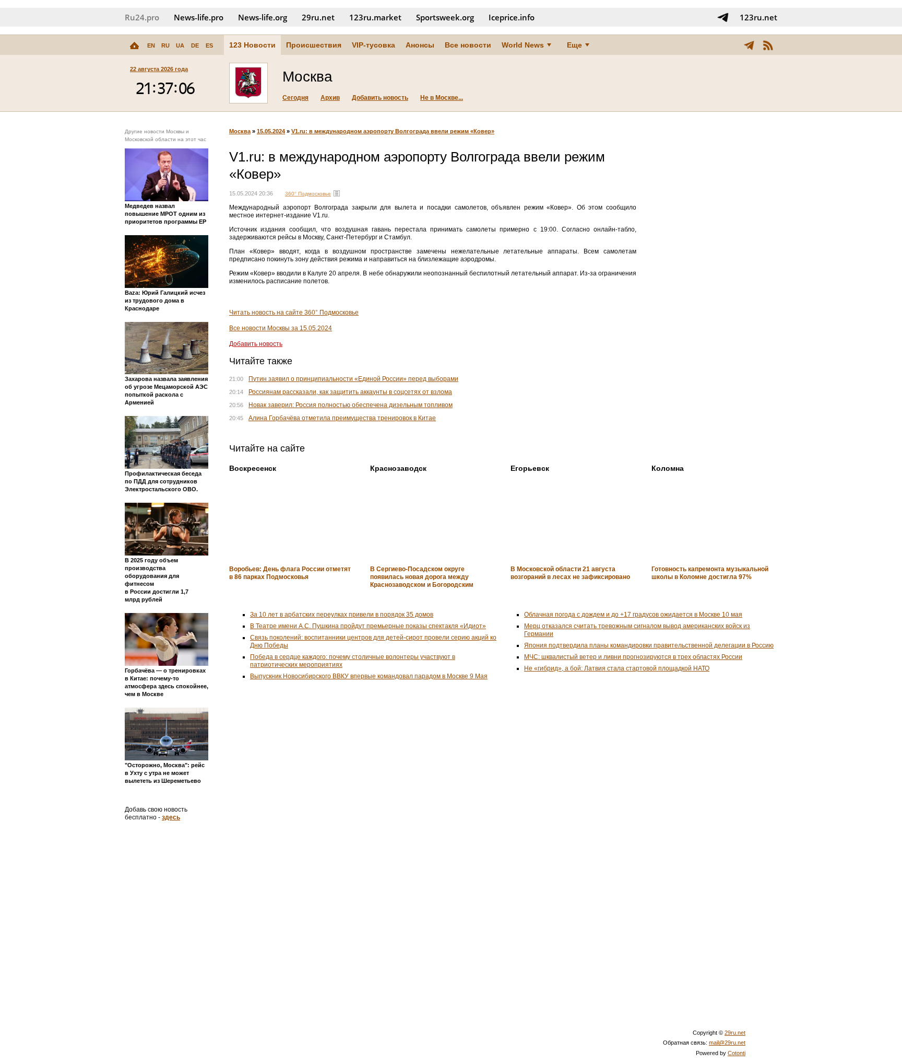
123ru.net (758, 17)
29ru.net (318, 17)
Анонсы (420, 45)
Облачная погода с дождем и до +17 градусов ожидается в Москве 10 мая (633, 614)
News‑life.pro (198, 17)
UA (180, 45)
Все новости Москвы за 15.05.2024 (280, 328)
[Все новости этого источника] (337, 193)
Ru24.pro (142, 17)
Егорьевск (530, 468)
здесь (171, 817)
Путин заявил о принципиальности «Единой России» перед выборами (353, 379)
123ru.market (375, 17)
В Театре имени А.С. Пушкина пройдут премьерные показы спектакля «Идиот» (368, 626)
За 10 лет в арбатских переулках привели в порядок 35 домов (341, 614)
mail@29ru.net (727, 1042)
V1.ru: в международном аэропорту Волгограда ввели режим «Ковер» (392, 131)
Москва (240, 131)
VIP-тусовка (373, 45)
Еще (574, 45)
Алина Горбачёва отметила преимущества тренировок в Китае (342, 418)
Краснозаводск (398, 468)
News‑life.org (262, 17)
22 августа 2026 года (159, 69)
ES (209, 45)
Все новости (468, 45)
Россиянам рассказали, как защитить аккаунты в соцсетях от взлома (350, 392)
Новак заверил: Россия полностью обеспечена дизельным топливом (350, 405)
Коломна (667, 468)
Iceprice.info (512, 17)
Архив (330, 97)
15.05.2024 (271, 131)
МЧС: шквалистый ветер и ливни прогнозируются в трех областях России (633, 657)
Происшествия (313, 45)
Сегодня (295, 97)
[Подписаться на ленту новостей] (767, 45)
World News (523, 45)
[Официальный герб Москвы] (248, 83)
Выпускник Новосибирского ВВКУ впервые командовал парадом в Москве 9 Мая (369, 676)
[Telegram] (749, 45)
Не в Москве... (441, 97)
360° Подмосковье (308, 193)
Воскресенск (252, 468)
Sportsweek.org (445, 17)
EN (151, 45)
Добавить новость (380, 97)
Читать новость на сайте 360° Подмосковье (294, 312)
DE (195, 45)
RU (165, 45)
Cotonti (736, 1053)
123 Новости (252, 45)
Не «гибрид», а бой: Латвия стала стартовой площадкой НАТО (616, 668)
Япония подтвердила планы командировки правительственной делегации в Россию (649, 645)
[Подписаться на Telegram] (723, 17)
